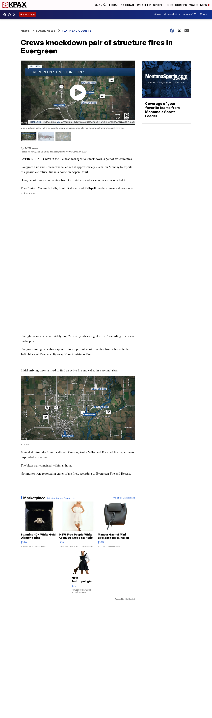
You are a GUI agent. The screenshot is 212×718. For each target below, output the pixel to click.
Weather (144, 5)
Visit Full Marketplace (124, 498)
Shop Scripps (177, 5)
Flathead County (77, 30)
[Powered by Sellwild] (130, 599)
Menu (99, 4)
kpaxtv (5, 14)
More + (203, 14)
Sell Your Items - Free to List (61, 498)
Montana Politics (172, 14)
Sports (158, 5)
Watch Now (198, 5)
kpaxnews (15, 14)
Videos (157, 14)
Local (113, 5)
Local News (46, 30)
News (25, 30)
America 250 (189, 14)
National (128, 5)
